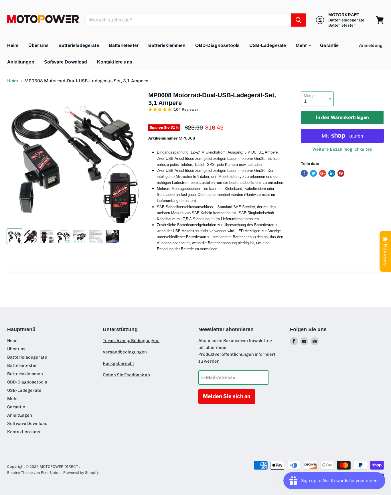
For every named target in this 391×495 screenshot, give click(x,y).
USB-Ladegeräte (267, 45)
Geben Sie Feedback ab (126, 374)
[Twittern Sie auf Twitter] (313, 173)
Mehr (302, 45)
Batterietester (124, 45)
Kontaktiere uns (114, 61)
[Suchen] (298, 20)
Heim (13, 45)
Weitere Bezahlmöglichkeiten (342, 149)
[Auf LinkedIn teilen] (331, 173)
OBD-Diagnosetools (217, 45)
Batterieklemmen (166, 45)
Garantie (329, 45)
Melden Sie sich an (226, 396)
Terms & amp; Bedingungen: (131, 340)
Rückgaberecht (118, 363)
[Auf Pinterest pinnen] (340, 173)
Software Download (65, 61)
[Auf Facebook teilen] (304, 173)
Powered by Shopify (81, 472)
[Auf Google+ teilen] (322, 173)
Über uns (38, 45)
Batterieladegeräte (78, 45)
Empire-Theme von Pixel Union (34, 472)
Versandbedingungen (125, 352)
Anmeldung (370, 45)
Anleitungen (20, 61)
